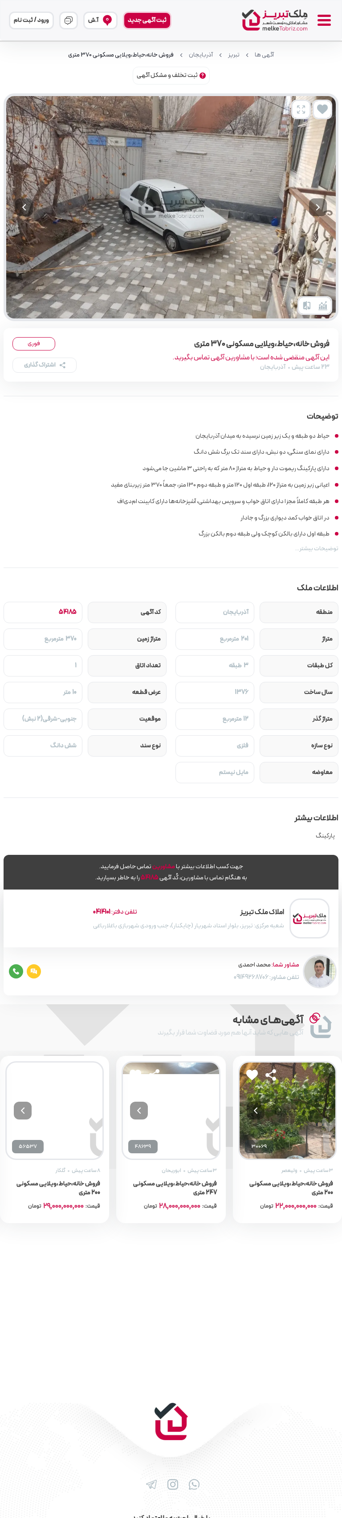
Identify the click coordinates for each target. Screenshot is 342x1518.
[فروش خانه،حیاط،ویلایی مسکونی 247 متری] (171, 1110)
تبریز (234, 55)
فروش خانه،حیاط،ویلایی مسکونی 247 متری (174, 1188)
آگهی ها (264, 55)
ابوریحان (171, 1171)
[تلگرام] (149, 1484)
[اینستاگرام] (171, 1484)
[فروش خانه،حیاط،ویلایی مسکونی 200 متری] (287, 1110)
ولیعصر (289, 1171)
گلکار (60, 1171)
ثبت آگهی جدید (147, 20)
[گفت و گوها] (68, 20)
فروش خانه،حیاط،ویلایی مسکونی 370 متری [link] (121, 55)
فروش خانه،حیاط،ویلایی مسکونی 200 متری (291, 1188)
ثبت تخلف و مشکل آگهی (167, 75)
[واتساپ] (192, 1484)
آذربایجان (201, 55)
